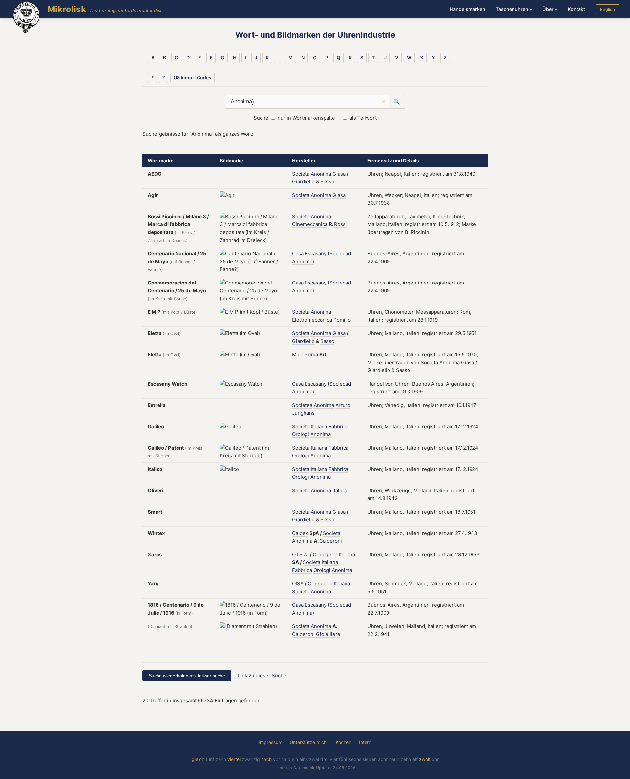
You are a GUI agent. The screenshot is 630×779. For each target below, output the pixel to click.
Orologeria (325, 554)
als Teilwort (363, 118)
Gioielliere (328, 634)
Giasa (339, 174)
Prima (311, 354)
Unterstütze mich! (309, 742)
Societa (300, 174)
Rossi (340, 224)
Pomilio (342, 320)
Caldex (300, 533)
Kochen (343, 742)
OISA (298, 583)
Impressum (270, 742)
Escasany (315, 253)
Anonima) (303, 261)
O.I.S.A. (300, 554)
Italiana (319, 426)
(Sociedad (339, 253)
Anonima (321, 174)
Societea (302, 405)
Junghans (303, 413)
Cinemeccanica (309, 224)
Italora (339, 490)
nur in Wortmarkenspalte (306, 118)
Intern (365, 742)
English (607, 9)
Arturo (342, 405)
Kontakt (576, 9)
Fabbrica (338, 426)
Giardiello (303, 182)
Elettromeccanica (312, 320)
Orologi (300, 434)
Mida (297, 354)
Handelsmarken (467, 9)
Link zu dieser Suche (262, 675)
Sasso (327, 182)
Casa (298, 253)
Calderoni (330, 541)
